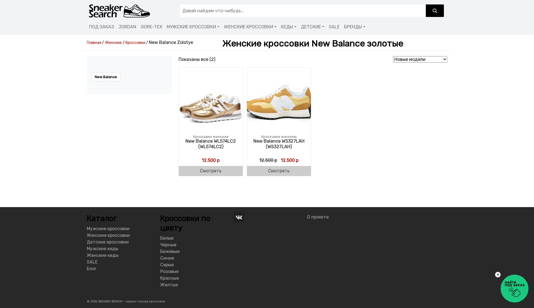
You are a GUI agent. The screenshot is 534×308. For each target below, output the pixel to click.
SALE (334, 26)
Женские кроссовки (108, 235)
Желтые (169, 284)
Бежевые (170, 251)
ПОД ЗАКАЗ (101, 26)
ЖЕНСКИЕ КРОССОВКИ (248, 26)
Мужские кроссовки (108, 228)
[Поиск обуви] (435, 10)
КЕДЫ (287, 26)
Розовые (169, 271)
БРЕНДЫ (353, 26)
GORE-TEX (151, 26)
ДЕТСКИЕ (311, 26)
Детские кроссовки (108, 242)
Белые (167, 238)
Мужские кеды (102, 248)
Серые (167, 264)
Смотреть (210, 170)
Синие (167, 258)
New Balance (106, 77)
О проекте (318, 217)
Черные (168, 244)
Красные (169, 278)
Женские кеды (102, 255)
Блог (92, 268)
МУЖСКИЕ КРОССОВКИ (191, 26)
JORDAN (127, 26)
